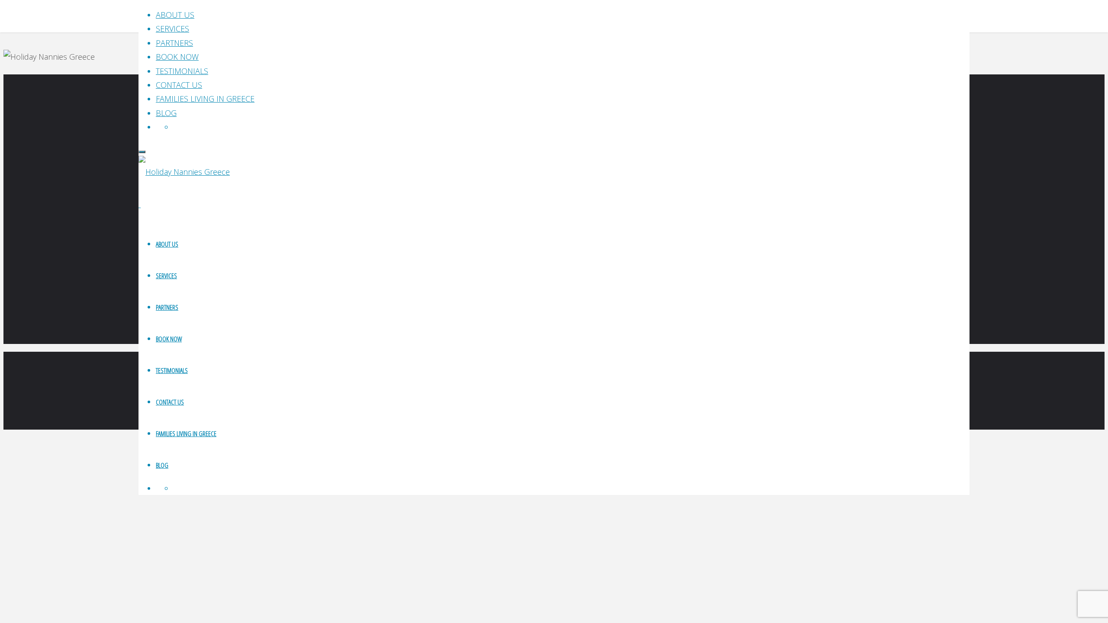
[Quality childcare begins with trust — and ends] (658, 248)
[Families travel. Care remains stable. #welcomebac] (450, 241)
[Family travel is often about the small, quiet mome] (867, 255)
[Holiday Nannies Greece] (184, 172)
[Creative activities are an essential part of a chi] (240, 269)
